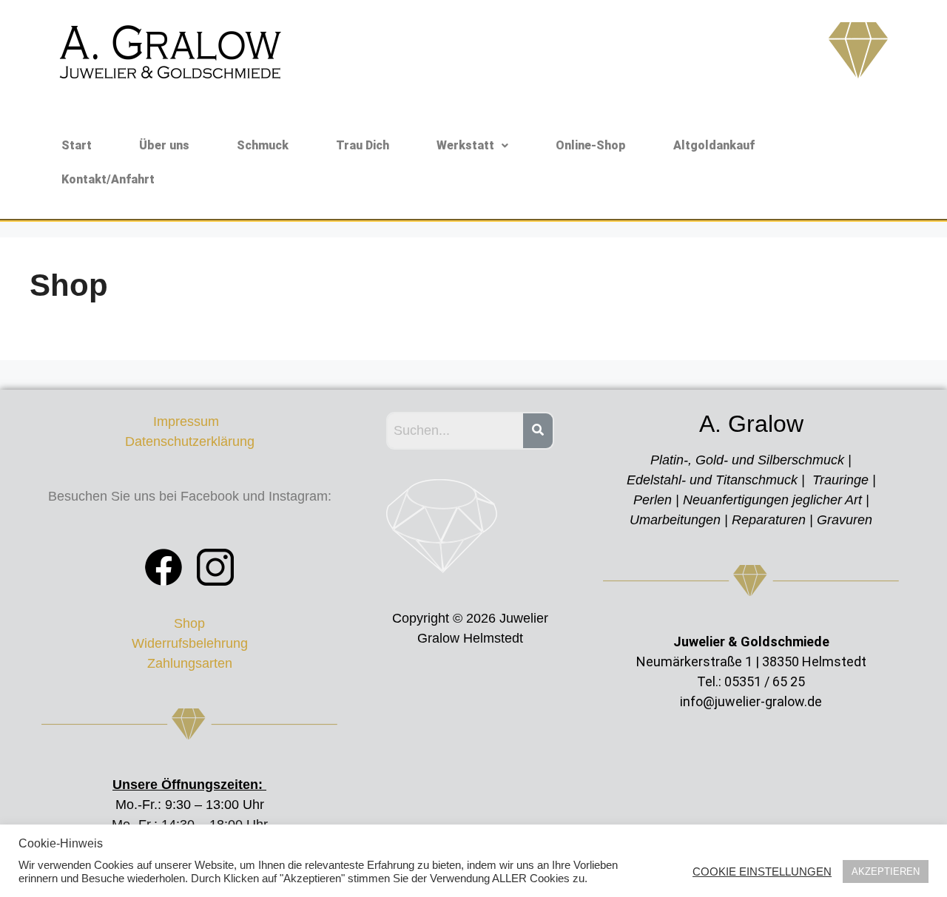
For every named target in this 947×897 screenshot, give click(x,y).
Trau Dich (362, 145)
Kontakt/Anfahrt (108, 179)
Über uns (164, 145)
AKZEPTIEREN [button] (886, 871)
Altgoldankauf (714, 145)
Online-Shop (591, 145)
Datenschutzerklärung (190, 441)
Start (76, 145)
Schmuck (263, 145)
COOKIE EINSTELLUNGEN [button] (762, 872)
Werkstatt (465, 145)
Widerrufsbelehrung (190, 643)
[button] (472, 146)
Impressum (189, 421)
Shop (189, 623)
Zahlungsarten (189, 663)
